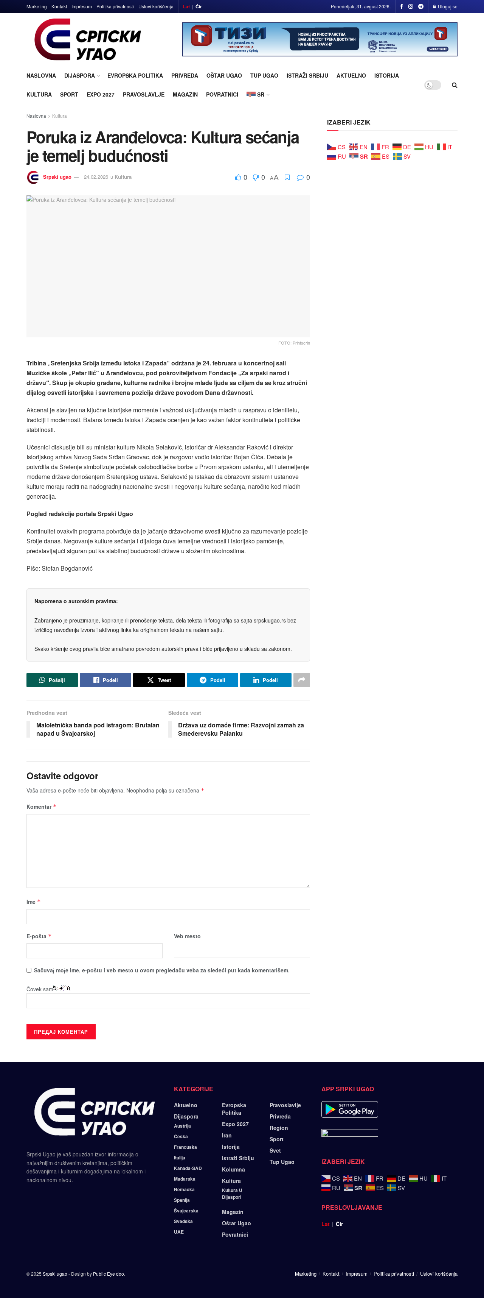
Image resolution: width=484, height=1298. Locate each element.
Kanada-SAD (188, 1168)
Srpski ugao (57, 176)
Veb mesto (187, 936)
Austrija (182, 1125)
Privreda (184, 75)
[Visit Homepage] (87, 39)
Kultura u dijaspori (232, 1193)
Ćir (198, 6)
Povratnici (222, 94)
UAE (179, 1231)
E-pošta (39, 936)
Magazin (185, 94)
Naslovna (41, 75)
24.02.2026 (96, 176)
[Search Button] (455, 84)
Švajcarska (186, 1210)
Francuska (185, 1147)
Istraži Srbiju (307, 75)
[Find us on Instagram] (410, 6)
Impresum (81, 6)
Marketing (36, 6)
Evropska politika (135, 75)
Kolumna (233, 1169)
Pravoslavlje (143, 94)
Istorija (386, 75)
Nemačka (184, 1189)
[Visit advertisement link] (320, 39)
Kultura (39, 94)
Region (279, 1127)
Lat (186, 6)
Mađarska (184, 1178)
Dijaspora (79, 75)
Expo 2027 (101, 94)
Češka (181, 1136)
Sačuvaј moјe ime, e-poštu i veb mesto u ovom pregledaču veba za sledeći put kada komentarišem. (162, 970)
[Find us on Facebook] (401, 6)
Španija (182, 1200)
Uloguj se (447, 6)
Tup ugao (264, 75)
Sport (69, 94)
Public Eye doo (108, 1273)
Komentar (41, 806)
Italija (179, 1157)
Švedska (183, 1221)
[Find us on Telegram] (421, 6)
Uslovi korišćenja (156, 6)
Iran (227, 1135)
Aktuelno (351, 75)
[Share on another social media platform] (301, 680)
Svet (275, 1150)
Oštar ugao (224, 75)
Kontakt (59, 6)
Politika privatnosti (115, 6)
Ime (33, 901)
